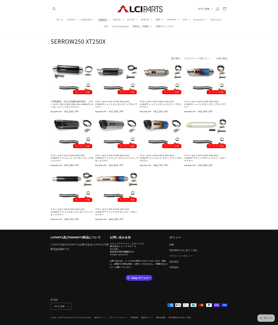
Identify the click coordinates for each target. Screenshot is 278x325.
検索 (171, 244)
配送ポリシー (147, 317)
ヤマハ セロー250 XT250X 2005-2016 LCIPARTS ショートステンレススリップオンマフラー (161, 104)
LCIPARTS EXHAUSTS (65, 317)
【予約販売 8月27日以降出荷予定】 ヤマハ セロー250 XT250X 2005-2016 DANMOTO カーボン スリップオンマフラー (72, 104)
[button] (54, 8)
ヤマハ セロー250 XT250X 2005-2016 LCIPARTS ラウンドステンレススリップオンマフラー (205, 158)
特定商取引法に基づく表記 (183, 250)
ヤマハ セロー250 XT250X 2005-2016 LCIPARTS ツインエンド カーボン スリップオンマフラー (72, 158)
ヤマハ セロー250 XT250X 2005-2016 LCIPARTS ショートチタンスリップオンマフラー (205, 104)
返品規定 (174, 261)
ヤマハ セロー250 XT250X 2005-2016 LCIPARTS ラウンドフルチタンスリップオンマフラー (116, 212)
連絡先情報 (161, 317)
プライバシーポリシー (181, 255)
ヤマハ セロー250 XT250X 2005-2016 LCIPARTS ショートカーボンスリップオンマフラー (116, 104)
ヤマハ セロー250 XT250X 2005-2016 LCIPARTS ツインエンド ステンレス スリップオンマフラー (116, 158)
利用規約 (174, 267)
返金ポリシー (100, 317)
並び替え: (176, 58)
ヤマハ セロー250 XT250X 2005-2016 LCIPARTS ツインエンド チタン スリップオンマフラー (161, 158)
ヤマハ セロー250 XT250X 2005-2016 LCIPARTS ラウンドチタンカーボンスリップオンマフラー (72, 212)
